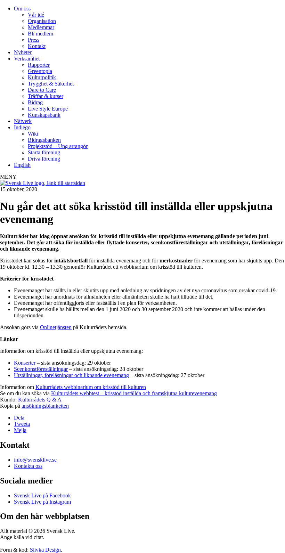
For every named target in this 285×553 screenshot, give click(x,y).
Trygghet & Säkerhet (51, 84)
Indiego (22, 127)
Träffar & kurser (45, 96)
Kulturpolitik (42, 77)
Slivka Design (45, 550)
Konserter (24, 363)
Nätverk (23, 121)
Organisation (42, 21)
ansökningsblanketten (45, 406)
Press (33, 40)
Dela (19, 418)
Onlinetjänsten (56, 327)
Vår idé (36, 15)
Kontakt (37, 46)
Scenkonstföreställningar (41, 369)
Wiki (33, 134)
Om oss (22, 8)
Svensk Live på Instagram (42, 502)
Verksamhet (27, 59)
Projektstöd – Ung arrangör (58, 146)
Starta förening (44, 152)
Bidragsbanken (44, 140)
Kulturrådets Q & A (40, 399)
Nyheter (23, 52)
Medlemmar (41, 27)
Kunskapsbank (44, 115)
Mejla (20, 430)
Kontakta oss (28, 466)
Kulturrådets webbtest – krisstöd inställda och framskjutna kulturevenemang (134, 393)
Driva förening (44, 159)
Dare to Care (42, 90)
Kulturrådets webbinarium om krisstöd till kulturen (90, 387)
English (22, 165)
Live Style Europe (48, 109)
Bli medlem (40, 33)
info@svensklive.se (35, 460)
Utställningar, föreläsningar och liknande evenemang (71, 375)
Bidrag (35, 102)
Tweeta (22, 424)
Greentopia (40, 71)
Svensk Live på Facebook (42, 495)
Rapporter (39, 65)
